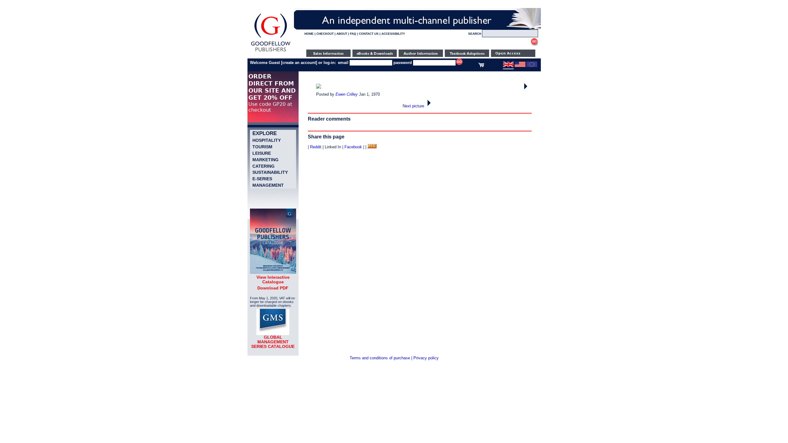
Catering (263, 166)
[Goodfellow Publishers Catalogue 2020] (273, 272)
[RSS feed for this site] (372, 147)
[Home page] (270, 51)
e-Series (262, 178)
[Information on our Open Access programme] (513, 55)
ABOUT (341, 33)
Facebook (353, 147)
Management (268, 185)
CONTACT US (369, 33)
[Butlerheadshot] (526, 89)
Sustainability (270, 172)
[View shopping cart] (481, 66)
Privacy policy (426, 358)
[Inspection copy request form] (467, 55)
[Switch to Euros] (531, 66)
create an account (299, 62)
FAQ (353, 33)
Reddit (315, 147)
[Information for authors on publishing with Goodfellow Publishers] (421, 55)
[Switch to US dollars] (520, 66)
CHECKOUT (325, 33)
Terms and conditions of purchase (380, 358)
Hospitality (266, 140)
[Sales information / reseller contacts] (328, 55)
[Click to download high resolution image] (318, 87)
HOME (309, 33)
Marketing (265, 159)
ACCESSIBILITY (393, 33)
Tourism (262, 146)
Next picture (414, 106)
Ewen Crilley (347, 94)
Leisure (261, 153)
